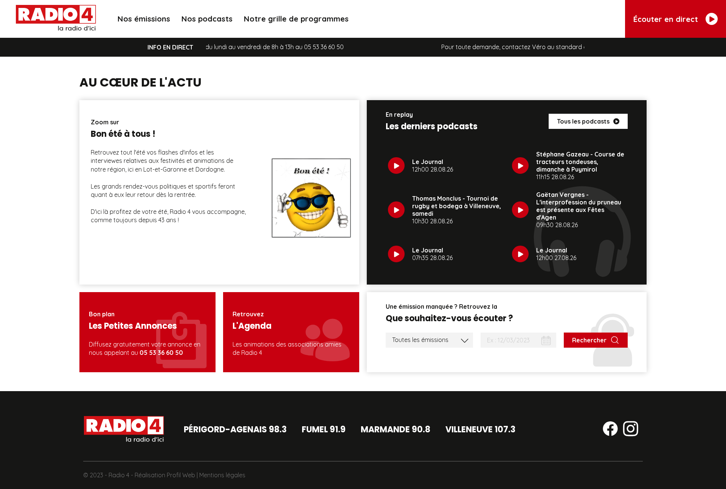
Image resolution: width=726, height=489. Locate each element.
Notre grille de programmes (296, 18)
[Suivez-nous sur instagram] (630, 430)
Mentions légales (222, 475)
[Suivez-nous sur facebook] (610, 430)
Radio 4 (119, 475)
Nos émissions (144, 18)
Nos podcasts (207, 18)
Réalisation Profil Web (165, 475)
